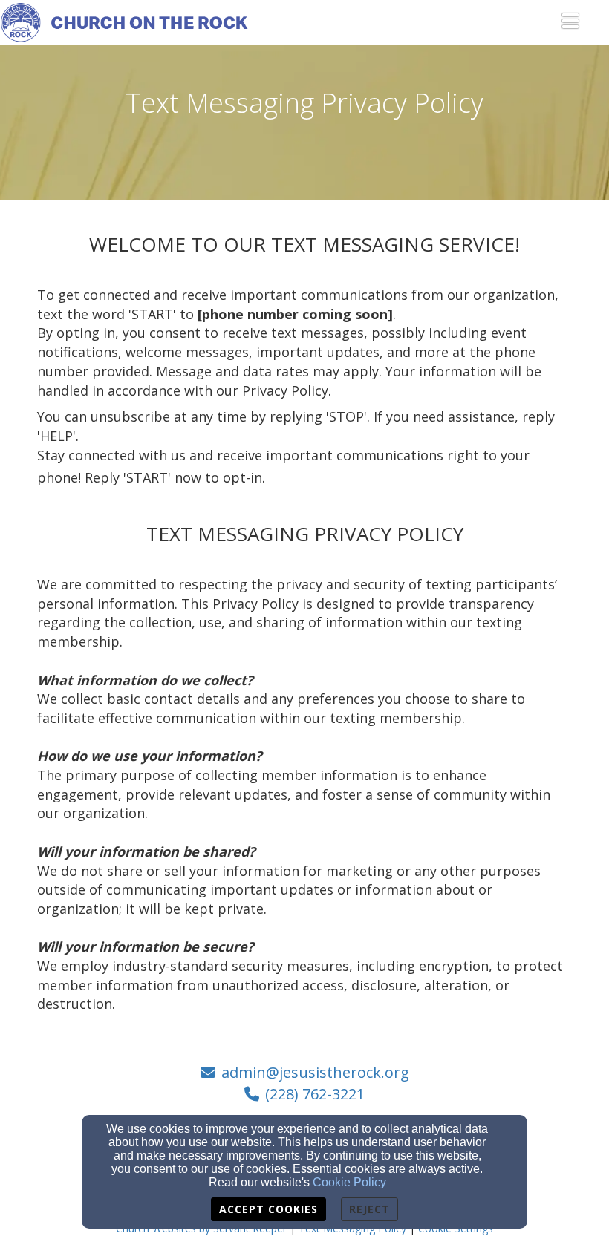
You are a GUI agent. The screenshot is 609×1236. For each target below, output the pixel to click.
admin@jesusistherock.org (315, 1072)
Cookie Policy (349, 1182)
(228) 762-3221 (315, 1094)
